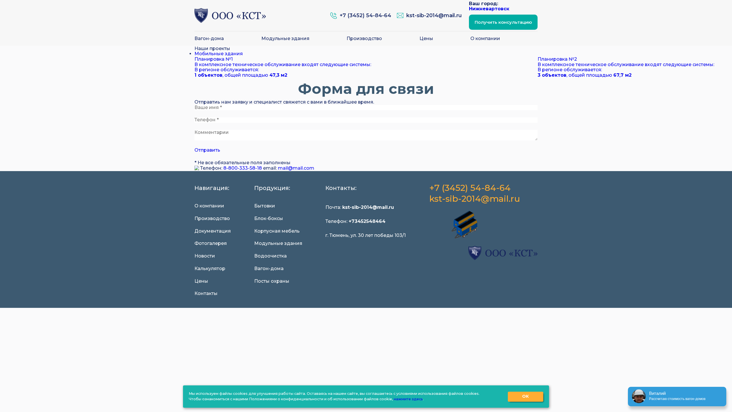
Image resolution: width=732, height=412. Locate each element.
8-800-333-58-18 (242, 168)
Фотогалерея (210, 243)
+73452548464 (367, 221)
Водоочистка (270, 256)
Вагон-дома (209, 38)
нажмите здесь (408, 399)
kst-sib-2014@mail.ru (474, 199)
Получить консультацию (503, 22)
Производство (364, 38)
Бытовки (264, 206)
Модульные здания (285, 38)
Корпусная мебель (277, 231)
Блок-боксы (268, 218)
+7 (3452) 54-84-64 (470, 188)
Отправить (207, 150)
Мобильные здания (218, 53)
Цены (426, 38)
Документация (212, 231)
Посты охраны (271, 281)
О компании (485, 38)
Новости (204, 256)
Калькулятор (209, 268)
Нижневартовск (489, 8)
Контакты (206, 293)
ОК (525, 396)
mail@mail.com (296, 168)
